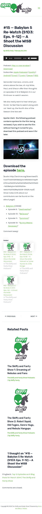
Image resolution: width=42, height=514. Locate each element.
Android (7, 75)
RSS (36, 75)
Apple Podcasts (20, 72)
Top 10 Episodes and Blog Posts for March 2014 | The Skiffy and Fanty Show (18, 477)
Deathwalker (25, 209)
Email (15, 75)
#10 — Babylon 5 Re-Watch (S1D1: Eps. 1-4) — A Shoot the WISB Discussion (10, 290)
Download (8, 69)
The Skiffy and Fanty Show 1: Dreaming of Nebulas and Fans (18, 370)
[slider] (34, 58)
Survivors (24, 218)
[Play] (6, 58)
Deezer (30, 75)
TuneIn (22, 75)
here (20, 170)
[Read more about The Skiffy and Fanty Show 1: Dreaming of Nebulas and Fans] (21, 348)
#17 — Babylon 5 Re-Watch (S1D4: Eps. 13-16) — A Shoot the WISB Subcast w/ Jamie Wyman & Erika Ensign (26, 259)
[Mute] (29, 58)
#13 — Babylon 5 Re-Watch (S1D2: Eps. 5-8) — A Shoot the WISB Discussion (10, 256)
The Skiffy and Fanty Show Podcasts (21, 378)
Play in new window (20, 65)
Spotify (32, 72)
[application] (21, 58)
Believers (24, 214)
